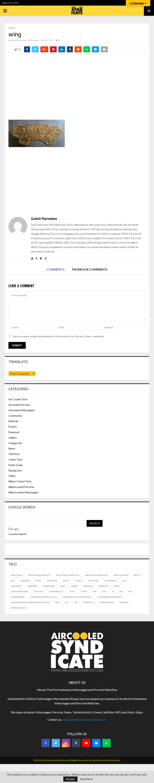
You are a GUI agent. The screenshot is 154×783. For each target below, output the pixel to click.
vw (76, 602)
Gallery (12, 437)
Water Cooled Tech (19, 481)
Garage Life (15, 443)
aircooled (16, 575)
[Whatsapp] (106, 743)
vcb (104, 591)
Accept (70, 779)
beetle (137, 575)
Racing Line (15, 470)
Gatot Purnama (18, 40)
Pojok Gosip (15, 465)
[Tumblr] (76, 743)
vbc (95, 591)
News (11, 448)
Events (12, 426)
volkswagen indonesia (109, 597)
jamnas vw (48, 586)
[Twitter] (56, 743)
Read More (86, 779)
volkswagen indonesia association (30, 602)
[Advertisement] (77, 89)
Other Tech (15, 459)
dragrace (52, 580)
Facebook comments (89, 269)
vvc (67, 602)
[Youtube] (86, 743)
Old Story (14, 453)
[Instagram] (66, 743)
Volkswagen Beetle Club (43, 597)
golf (124, 580)
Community (15, 415)
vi (113, 591)
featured (94, 580)
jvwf (62, 586)
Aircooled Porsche (19, 404)
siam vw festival (20, 591)
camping (25, 580)
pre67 (117, 586)
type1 (72, 591)
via (121, 591)
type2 (84, 591)
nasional (88, 586)
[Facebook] (46, 743)
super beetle (56, 591)
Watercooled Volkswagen (23, 492)
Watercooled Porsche (21, 486)
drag (38, 580)
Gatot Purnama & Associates (106, 760)
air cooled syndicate (67, 575)
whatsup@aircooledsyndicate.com (85, 719)
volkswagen (17, 597)
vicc (130, 591)
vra (57, 602)
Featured (13, 432)
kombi (74, 586)
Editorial (13, 421)
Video (11, 475)
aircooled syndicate (96, 575)
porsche (103, 586)
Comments (56, 269)
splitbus (39, 591)
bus (13, 580)
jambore (32, 586)
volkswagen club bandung (77, 597)
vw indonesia (107, 602)
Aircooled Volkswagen (21, 410)
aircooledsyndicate (39, 575)
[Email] (96, 743)
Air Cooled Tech (17, 399)
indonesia (16, 586)
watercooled (18, 608)
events (79, 580)
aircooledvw (121, 575)
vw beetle (88, 602)
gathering (110, 580)
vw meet (124, 602)
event (66, 580)
